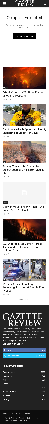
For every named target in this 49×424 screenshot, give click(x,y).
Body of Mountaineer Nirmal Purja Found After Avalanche (23, 208)
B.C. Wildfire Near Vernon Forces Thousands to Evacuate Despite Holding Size (22, 247)
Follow (41, 355)
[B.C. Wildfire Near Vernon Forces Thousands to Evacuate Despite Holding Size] (24, 230)
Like (43, 350)
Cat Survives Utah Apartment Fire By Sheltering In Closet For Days (24, 131)
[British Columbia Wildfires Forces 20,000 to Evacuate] (24, 78)
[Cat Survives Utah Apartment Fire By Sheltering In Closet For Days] (24, 115)
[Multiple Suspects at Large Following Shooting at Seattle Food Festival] (24, 270)
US (4, 125)
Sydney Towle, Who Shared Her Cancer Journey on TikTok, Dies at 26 (23, 170)
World (5, 88)
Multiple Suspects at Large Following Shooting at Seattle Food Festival (24, 287)
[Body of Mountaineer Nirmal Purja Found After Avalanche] (24, 193)
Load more (23, 299)
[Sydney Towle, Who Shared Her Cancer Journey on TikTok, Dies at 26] (24, 152)
